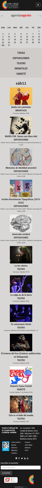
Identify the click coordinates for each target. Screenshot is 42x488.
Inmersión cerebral (21, 234)
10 (9, 37)
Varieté (21, 73)
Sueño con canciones (21, 107)
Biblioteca (14, 450)
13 (27, 37)
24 (9, 42)
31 (9, 45)
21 (33, 39)
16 (3, 39)
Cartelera (14, 453)
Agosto (26, 15)
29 (39, 42)
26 (21, 42)
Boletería (27, 447)
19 (21, 39)
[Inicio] (10, 5)
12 (21, 37)
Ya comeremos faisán (21, 324)
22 (39, 39)
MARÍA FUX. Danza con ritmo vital (21, 136)
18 (15, 39)
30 (3, 45)
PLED (26, 450)
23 (3, 42)
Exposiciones (21, 58)
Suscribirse (6, 473)
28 (33, 42)
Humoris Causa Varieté (21, 386)
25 (15, 42)
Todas (21, 52)
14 (33, 37)
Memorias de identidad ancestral (21, 167)
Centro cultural (15, 442)
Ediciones (14, 447)
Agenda (13, 445)
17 (9, 39)
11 (15, 37)
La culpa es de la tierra (21, 295)
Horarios (27, 442)
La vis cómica (21, 265)
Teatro (21, 63)
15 (39, 37)
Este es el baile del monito (21, 415)
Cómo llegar (28, 445)
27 (27, 42)
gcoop (25, 487)
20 (27, 39)
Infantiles (21, 68)
